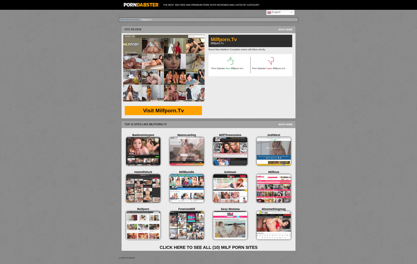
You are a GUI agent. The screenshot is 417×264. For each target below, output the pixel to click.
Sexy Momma (230, 209)
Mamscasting (186, 135)
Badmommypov (143, 135)
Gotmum (230, 172)
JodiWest (273, 135)
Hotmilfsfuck (143, 172)
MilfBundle (186, 172)
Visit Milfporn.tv (163, 110)
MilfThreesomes (230, 135)
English (276, 12)
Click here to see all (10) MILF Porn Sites (209, 247)
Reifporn (143, 209)
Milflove (273, 172)
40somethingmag (274, 209)
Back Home (286, 29)
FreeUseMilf (186, 209)
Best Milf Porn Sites (129, 19)
